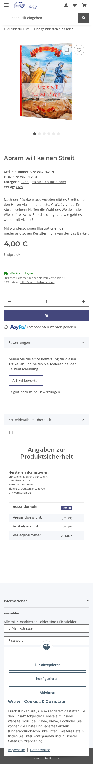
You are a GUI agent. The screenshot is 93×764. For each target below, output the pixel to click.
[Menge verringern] (9, 301)
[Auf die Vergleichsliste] (67, 50)
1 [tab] (34, 133)
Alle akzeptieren (47, 665)
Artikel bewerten (26, 380)
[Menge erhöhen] (83, 301)
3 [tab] (44, 133)
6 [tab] (58, 133)
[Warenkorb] (84, 5)
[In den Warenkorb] (46, 315)
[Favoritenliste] (74, 5)
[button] (66, 5)
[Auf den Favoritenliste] (79, 50)
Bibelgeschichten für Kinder (43, 182)
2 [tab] (39, 133)
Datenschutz (40, 750)
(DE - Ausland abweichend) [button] (37, 282)
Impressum (16, 750)
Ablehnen (47, 692)
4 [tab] (48, 133)
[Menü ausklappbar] (6, 3)
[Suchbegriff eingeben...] (83, 18)
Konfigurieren (47, 678)
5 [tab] (53, 133)
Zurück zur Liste (18, 29)
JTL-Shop (54, 758)
